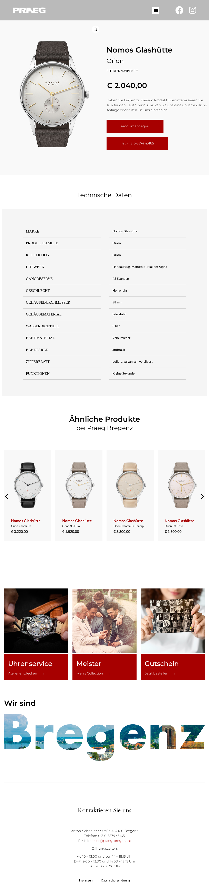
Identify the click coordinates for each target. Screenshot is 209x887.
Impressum (86, 880)
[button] (155, 10)
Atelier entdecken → (26, 673)
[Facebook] (179, 10)
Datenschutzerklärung (115, 880)
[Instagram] (193, 10)
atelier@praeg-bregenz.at (110, 841)
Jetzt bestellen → (160, 673)
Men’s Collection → (93, 673)
